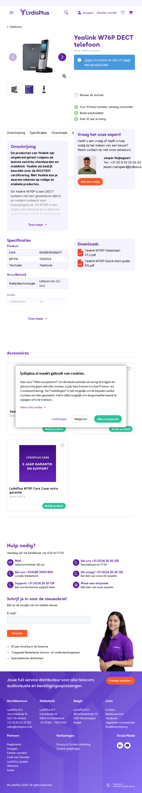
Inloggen (12, 748)
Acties (10, 770)
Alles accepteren (108, 419)
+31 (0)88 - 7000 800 (53, 722)
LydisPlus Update (17, 761)
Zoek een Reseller (18, 757)
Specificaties (38, 133)
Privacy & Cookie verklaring (73, 744)
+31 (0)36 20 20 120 (19, 722)
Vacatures (111, 718)
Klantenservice (114, 714)
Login (88, 60)
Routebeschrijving (116, 726)
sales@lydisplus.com (19, 726)
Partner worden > (120, 680)
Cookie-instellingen (68, 748)
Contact (110, 709)
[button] (13, 57)
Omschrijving (16, 133)
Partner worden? (17, 752)
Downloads (59, 133)
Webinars (12, 765)
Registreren (14, 744)
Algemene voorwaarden (120, 722)
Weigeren (80, 419)
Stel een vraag (90, 181)
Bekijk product (54, 429)
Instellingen (59, 419)
